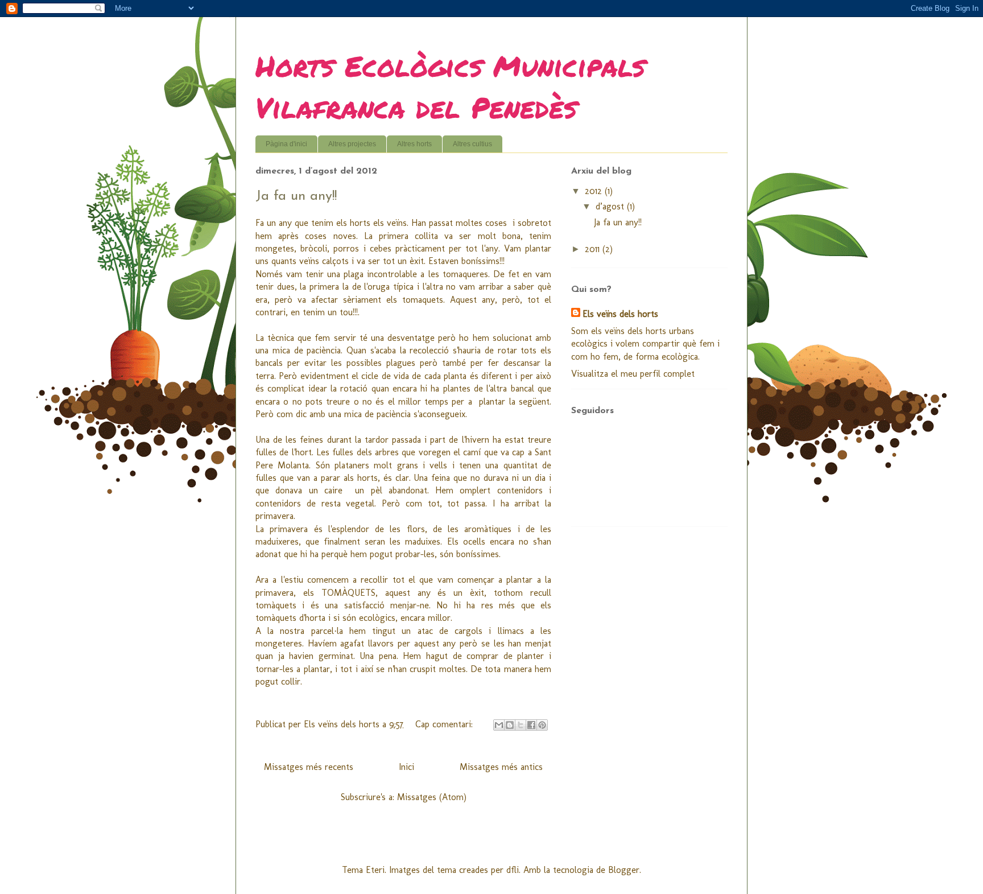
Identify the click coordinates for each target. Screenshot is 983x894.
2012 (595, 191)
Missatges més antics (501, 766)
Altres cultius (472, 144)
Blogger (623, 869)
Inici (406, 766)
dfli (512, 869)
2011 (593, 249)
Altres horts (414, 144)
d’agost (611, 206)
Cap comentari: (445, 724)
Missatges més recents (308, 766)
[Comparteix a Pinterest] (542, 725)
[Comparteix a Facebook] (531, 725)
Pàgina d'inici (286, 144)
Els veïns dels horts (620, 313)
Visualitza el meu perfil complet (633, 373)
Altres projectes (352, 144)
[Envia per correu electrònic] (499, 725)
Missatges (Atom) (431, 797)
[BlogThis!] (509, 725)
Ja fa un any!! (296, 196)
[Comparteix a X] (520, 725)
